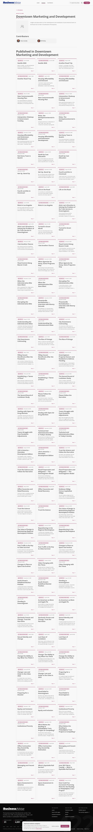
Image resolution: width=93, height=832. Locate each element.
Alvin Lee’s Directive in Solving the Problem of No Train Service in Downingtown (67, 208)
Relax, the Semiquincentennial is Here (46, 117)
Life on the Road (44, 189)
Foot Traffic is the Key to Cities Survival (25, 546)
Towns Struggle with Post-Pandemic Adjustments (66, 413)
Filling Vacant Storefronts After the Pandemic (25, 357)
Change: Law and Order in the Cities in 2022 (45, 675)
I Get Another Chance (25, 244)
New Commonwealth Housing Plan (25, 97)
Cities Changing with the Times (45, 564)
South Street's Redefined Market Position (24, 582)
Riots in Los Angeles (24, 205)
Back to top (87, 828)
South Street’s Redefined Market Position (44, 584)
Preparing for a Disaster (64, 673)
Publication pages (69, 810)
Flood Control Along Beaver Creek (66, 245)
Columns (43, 2)
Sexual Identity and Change (66, 618)
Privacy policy (72, 828)
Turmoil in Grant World (44, 227)
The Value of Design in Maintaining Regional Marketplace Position (67, 510)
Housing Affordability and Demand (46, 80)
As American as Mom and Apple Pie (46, 601)
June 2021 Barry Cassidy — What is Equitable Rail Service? (67, 767)
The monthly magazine (84, 812)
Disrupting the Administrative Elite (24, 303)
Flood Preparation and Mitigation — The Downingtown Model (46, 471)
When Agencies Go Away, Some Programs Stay (46, 263)
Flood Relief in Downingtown (43, 692)
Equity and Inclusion (24, 709)
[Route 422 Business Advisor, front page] (12, 3)
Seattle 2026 (21, 63)
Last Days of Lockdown (42, 638)
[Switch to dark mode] (82, 3)
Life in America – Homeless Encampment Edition (25, 452)
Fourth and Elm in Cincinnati (65, 173)
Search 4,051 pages (56, 812)
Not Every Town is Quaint (65, 136)
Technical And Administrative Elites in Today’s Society (45, 433)
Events (66, 814)
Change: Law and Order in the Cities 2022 (24, 674)
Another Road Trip (65, 63)
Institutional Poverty (66, 709)
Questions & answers (69, 816)
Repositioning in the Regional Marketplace (46, 529)
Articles (66, 812)
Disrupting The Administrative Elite (66, 282)
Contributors (50, 2)
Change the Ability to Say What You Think (66, 657)
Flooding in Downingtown (64, 581)
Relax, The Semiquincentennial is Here (67, 119)
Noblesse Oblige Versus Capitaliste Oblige (65, 491)
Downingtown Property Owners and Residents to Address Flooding (67, 358)
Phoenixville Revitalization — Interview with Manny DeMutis (67, 305)
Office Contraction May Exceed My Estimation (24, 748)
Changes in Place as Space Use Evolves (66, 546)
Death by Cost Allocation (43, 155)
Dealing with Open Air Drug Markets (25, 412)
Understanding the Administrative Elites (25, 323)
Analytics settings (80, 828)
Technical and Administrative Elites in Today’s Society (66, 434)
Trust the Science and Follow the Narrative (66, 451)
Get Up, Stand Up (23, 173)
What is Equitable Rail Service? (46, 766)
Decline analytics (55, 826)
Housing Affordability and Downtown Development (25, 137)
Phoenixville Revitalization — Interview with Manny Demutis (46, 303)
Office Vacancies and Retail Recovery (25, 490)
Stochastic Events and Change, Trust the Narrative (25, 619)
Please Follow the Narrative (44, 395)
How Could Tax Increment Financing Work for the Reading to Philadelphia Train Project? (66, 787)
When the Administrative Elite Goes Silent (24, 283)
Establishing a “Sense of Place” (25, 377)
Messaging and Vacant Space (67, 747)
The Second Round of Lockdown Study (66, 377)
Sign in (87, 2)
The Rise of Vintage (45, 339)
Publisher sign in (82, 810)
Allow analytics (65, 826)
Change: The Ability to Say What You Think (46, 655)
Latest (38, 2)
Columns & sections (56, 814)
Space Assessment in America (25, 784)
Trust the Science (23, 508)
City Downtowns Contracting (65, 323)
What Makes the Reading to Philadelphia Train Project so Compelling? (46, 727)
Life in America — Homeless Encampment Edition (45, 453)
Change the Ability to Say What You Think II (25, 657)
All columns (20, 10)
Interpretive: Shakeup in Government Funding (67, 98)
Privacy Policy (39, 828)
